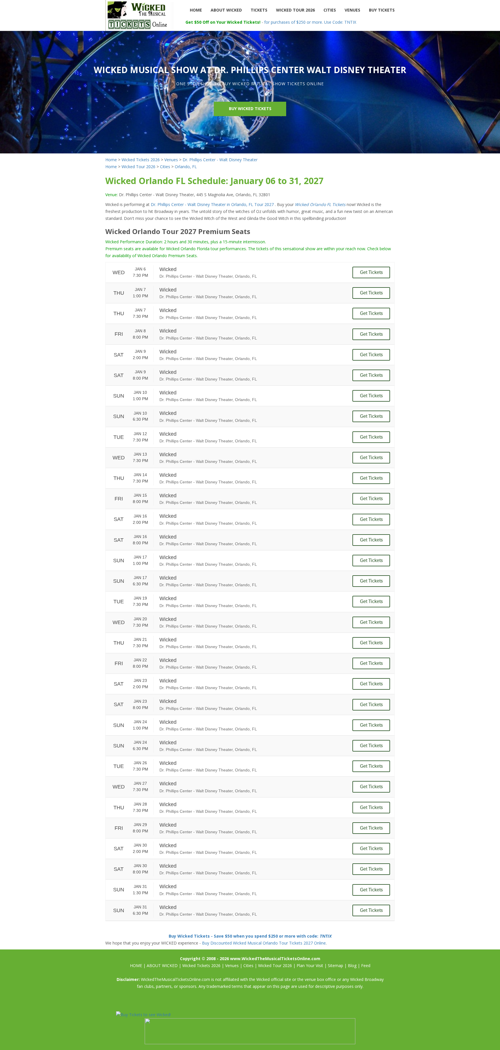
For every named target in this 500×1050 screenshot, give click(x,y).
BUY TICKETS (382, 10)
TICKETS (259, 10)
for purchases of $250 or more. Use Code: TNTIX (310, 22)
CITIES (329, 10)
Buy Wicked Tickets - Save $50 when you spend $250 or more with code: (250, 936)
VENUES (352, 10)
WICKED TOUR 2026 (295, 10)
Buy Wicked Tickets (250, 108)
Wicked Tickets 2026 (141, 159)
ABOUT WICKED (226, 10)
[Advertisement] (278, 1003)
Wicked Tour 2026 (138, 166)
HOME (196, 10)
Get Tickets (371, 272)
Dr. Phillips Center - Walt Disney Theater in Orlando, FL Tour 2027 (213, 204)
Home (111, 159)
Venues (171, 159)
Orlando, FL (186, 166)
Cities (165, 166)
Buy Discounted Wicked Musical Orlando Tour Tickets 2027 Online (264, 943)
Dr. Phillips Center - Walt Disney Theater (220, 159)
